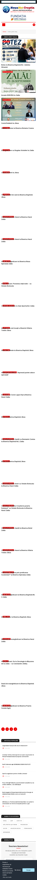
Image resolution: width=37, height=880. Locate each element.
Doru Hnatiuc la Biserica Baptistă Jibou (16, 617)
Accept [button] (28, 870)
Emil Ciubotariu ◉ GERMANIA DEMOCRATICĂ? (16, 764)
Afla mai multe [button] (7, 877)
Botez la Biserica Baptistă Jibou (13, 417)
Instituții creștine (7, 71)
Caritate (19, 821)
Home (4, 31)
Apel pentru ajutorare (10, 824)
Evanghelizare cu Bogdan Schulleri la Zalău (17, 150)
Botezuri (5, 41)
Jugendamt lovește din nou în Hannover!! (14, 745)
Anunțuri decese (15, 828)
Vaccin (5, 828)
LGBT (11, 821)
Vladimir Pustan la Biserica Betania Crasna (17, 128)
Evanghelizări (6, 100)
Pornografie (28, 828)
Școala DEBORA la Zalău (10, 95)
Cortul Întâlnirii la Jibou (10, 123)
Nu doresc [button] (18, 870)
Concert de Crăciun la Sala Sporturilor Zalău (17, 306)
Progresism (24, 824)
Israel (5, 821)
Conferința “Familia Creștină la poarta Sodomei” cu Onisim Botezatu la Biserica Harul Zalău (16, 508)
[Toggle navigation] (3, 24)
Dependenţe (6, 832)
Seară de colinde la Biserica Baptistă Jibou (17, 350)
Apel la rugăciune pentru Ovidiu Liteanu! (14, 773)
